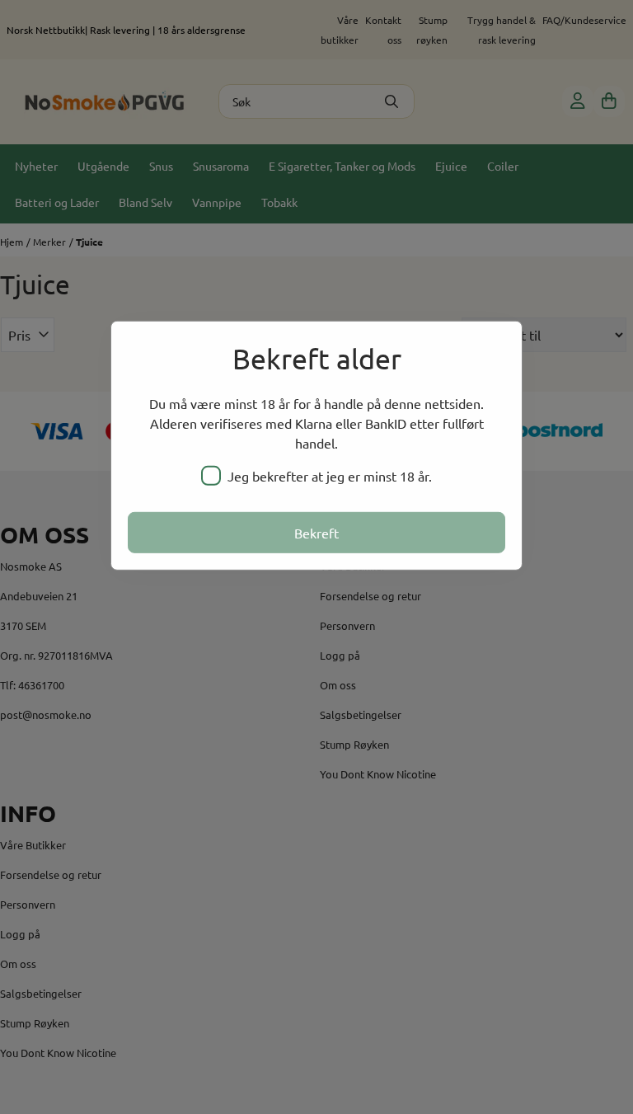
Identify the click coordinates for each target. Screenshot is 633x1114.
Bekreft (316, 532)
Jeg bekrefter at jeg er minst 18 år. (329, 476)
